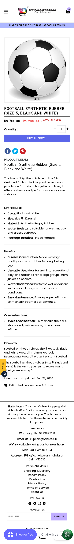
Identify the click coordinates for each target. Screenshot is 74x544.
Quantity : (11, 129)
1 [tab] (35, 99)
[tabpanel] (37, 70)
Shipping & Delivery (37, 471)
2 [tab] (38, 99)
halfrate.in (41, 528)
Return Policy (37, 475)
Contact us (37, 479)
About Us (37, 492)
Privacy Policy (37, 483)
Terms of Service (37, 488)
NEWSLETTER (37, 509)
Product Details (16, 160)
